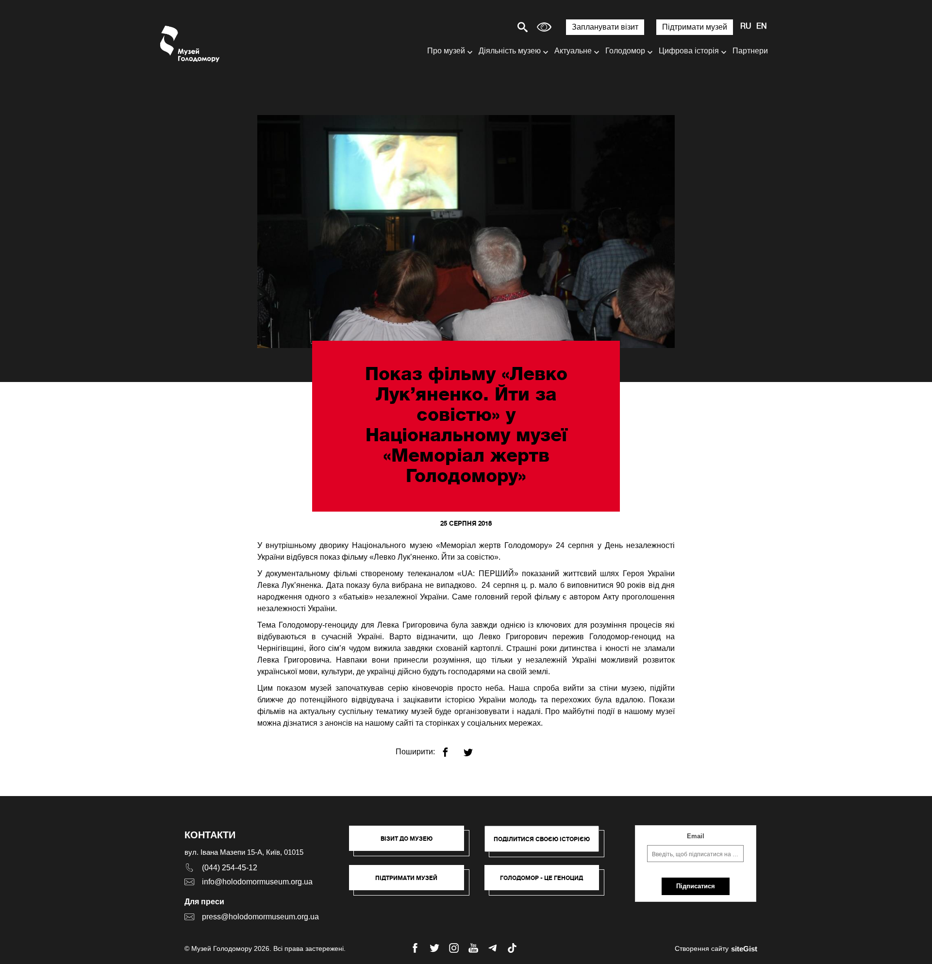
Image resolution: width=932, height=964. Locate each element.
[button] (411, 843)
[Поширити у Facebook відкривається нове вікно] (451, 748)
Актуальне (573, 51)
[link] (411, 882)
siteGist (744, 949)
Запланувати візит (605, 27)
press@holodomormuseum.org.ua (260, 917)
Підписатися (695, 886)
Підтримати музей (694, 27)
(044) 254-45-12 (229, 868)
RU (745, 26)
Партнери (750, 51)
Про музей (446, 51)
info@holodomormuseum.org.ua (257, 882)
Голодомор (625, 51)
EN (761, 26)
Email (695, 836)
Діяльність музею (510, 51)
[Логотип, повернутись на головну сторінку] (190, 44)
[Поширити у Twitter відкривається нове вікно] (474, 748)
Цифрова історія (689, 51)
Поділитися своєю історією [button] (542, 839)
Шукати (488, 27)
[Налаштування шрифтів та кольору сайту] (544, 26)
